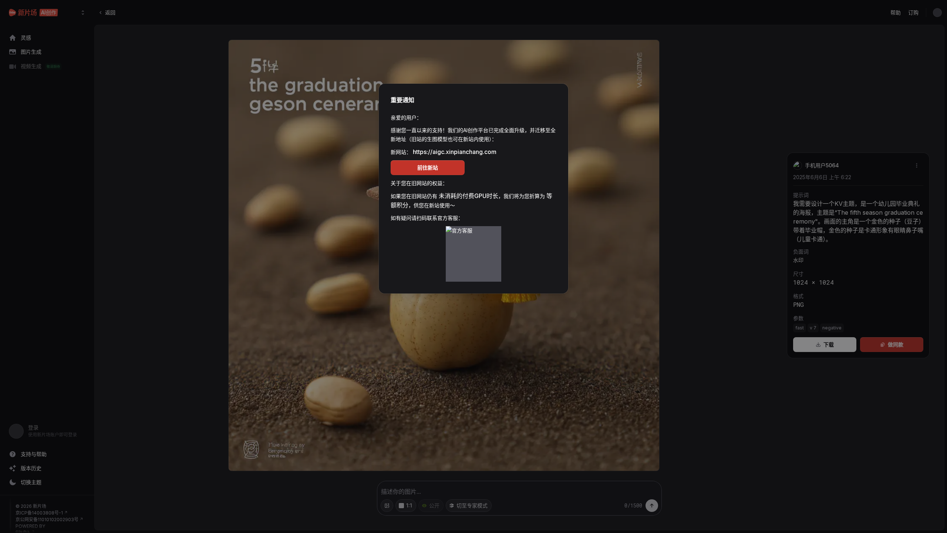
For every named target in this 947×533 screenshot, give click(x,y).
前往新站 (427, 167)
